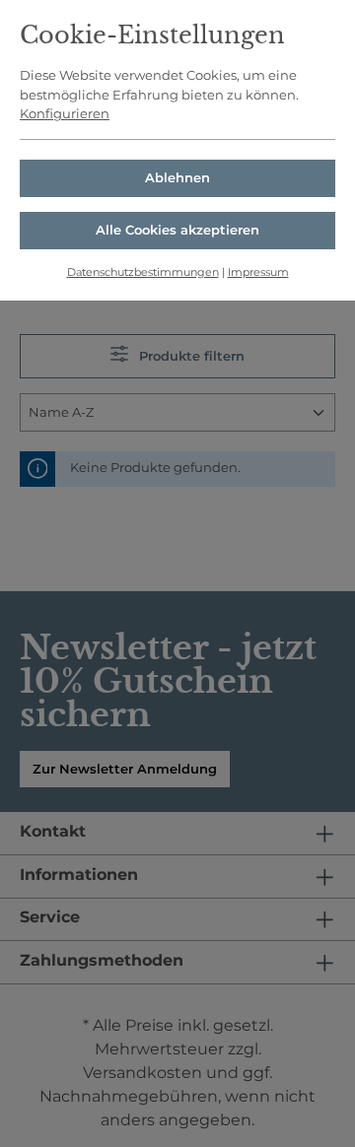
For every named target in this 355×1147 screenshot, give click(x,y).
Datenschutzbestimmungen (143, 272)
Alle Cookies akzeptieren (177, 229)
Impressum (258, 272)
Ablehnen (177, 177)
